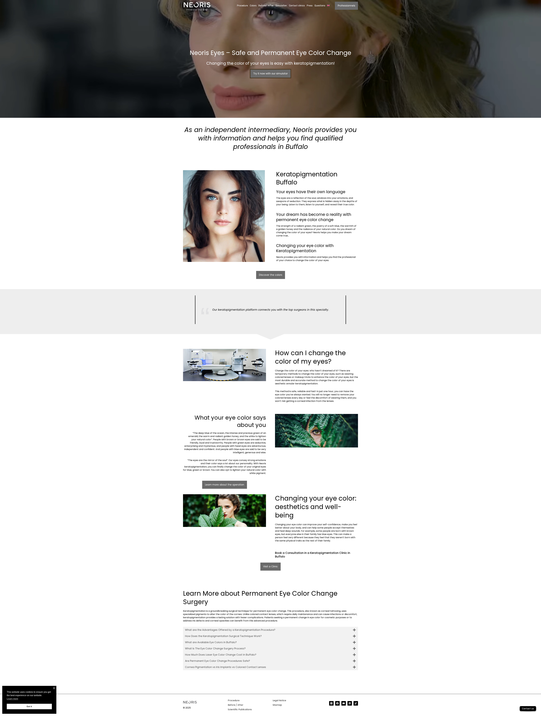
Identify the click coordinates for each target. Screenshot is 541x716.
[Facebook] (337, 703)
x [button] (54, 688)
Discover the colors (270, 275)
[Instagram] (331, 703)
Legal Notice (279, 700)
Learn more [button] (12, 699)
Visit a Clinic (270, 566)
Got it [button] (29, 706)
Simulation (281, 5)
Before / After (266, 5)
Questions (319, 5)
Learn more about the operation (224, 484)
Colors (253, 5)
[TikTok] (355, 703)
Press (309, 5)
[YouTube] (343, 703)
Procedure (242, 5)
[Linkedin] (349, 703)
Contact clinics (297, 5)
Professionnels (346, 5)
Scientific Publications (240, 709)
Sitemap (277, 705)
